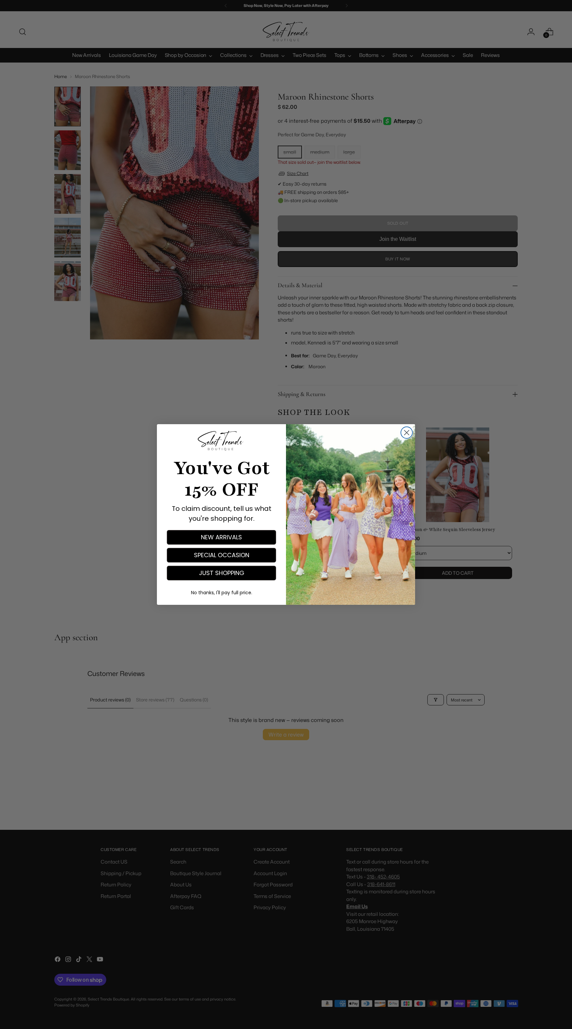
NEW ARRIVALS (221, 537)
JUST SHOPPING (221, 573)
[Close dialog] (406, 432)
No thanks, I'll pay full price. (221, 592)
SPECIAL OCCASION (221, 555)
